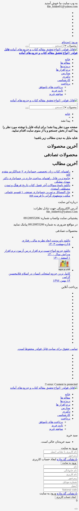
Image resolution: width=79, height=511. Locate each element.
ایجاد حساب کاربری (66, 497)
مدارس (65, 73)
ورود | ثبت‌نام (70, 42)
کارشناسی (63, 80)
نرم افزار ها (63, 69)
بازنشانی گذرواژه (67, 459)
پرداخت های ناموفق (51, 87)
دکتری (66, 76)
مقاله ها (65, 62)
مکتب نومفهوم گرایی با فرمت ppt (49, 195)
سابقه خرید (56, 94)
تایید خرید (57, 90)
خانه (67, 59)
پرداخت (65, 83)
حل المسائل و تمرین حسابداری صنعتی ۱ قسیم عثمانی (37, 192)
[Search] (27, 46)
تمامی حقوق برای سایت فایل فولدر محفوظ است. (47, 348)
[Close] (76, 508)
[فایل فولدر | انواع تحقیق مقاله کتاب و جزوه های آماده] (44, 100)
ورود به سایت (69, 462)
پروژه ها (65, 66)
